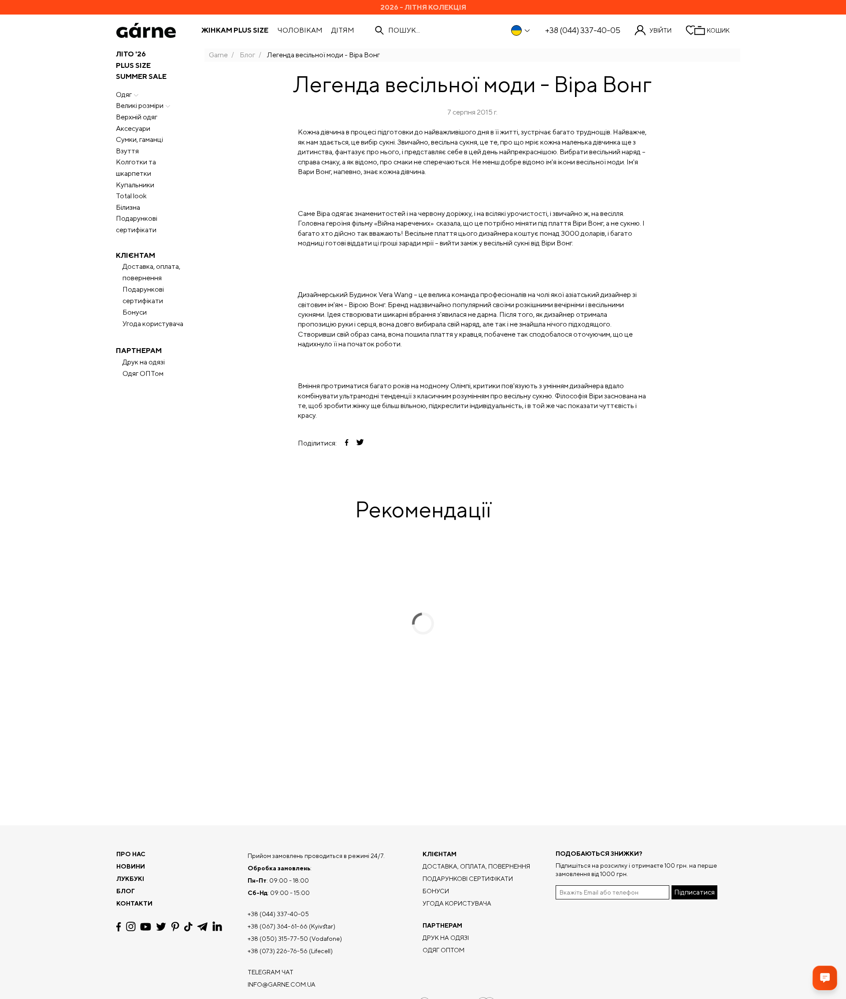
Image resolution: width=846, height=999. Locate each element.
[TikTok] (188, 927)
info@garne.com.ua (281, 984)
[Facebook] (118, 927)
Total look (131, 196)
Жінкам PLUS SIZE (234, 30)
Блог (247, 55)
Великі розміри (139, 105)
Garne (218, 55)
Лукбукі (130, 878)
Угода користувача (152, 323)
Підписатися (694, 892)
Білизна (128, 207)
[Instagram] (131, 926)
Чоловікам (300, 30)
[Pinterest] (175, 927)
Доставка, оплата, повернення (151, 272)
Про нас (130, 854)
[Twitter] (161, 926)
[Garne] (146, 30)
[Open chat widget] (825, 978)
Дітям (342, 30)
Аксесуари (133, 128)
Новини (130, 866)
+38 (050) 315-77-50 (278, 938)
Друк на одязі (143, 362)
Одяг (124, 94)
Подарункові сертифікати (136, 224)
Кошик (718, 30)
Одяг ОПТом (142, 373)
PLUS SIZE (133, 65)
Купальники (135, 185)
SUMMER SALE (141, 76)
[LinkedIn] (217, 927)
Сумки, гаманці (139, 139)
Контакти (134, 903)
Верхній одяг (136, 117)
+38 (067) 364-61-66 (278, 926)
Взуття (127, 151)
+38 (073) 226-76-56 (278, 950)
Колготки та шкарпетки (136, 168)
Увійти (660, 30)
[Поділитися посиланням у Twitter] (360, 443)
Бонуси (134, 312)
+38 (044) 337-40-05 (582, 30)
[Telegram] (202, 927)
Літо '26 (131, 54)
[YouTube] (145, 927)
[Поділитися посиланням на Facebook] (346, 443)
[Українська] (521, 30)
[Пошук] (379, 30)
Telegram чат (270, 972)
